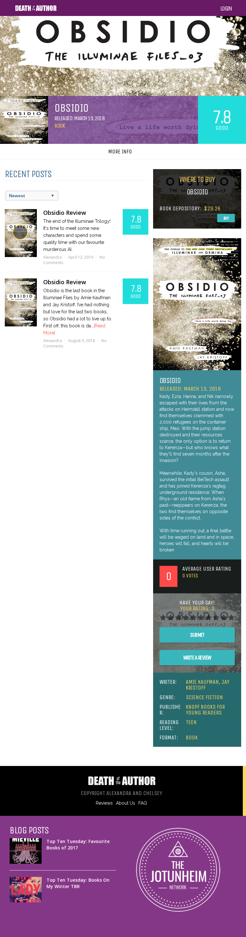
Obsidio (170, 380)
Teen (191, 722)
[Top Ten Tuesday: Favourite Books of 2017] (26, 851)
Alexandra (52, 257)
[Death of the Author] (35, 10)
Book (59, 125)
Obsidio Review (64, 212)
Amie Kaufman (202, 681)
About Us (125, 803)
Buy (226, 218)
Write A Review (197, 657)
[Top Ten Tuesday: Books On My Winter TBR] (26, 889)
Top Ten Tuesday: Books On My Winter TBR (78, 883)
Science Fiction (204, 697)
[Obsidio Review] (21, 233)
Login (226, 8)
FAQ (142, 803)
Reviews (104, 803)
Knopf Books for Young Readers (205, 709)
